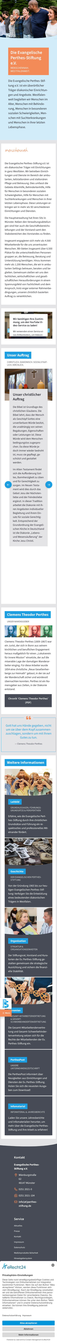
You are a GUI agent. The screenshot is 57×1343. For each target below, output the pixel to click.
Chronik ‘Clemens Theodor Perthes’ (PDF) (28, 700)
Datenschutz (19, 1247)
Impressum (19, 1242)
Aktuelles (18, 1225)
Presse (17, 1231)
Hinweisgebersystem (23, 1258)
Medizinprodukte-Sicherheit (26, 1252)
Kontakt (17, 1236)
